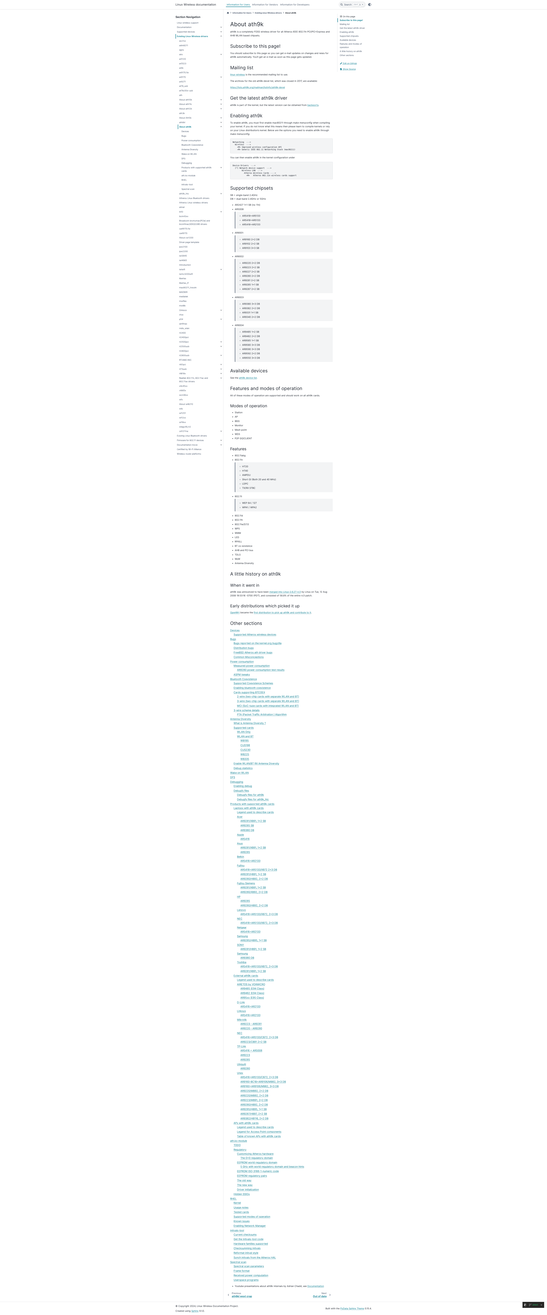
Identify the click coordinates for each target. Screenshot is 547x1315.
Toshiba (241, 962)
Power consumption (191, 140)
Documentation (184, 27)
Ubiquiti (241, 1064)
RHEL (184, 180)
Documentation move (187, 445)
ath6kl (182, 122)
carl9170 (183, 233)
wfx (181, 399)
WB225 (244, 754)
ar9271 (182, 81)
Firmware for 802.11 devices (190, 440)
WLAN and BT (245, 736)
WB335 (244, 758)
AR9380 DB (247, 830)
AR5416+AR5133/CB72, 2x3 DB (259, 1037)
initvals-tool (187, 184)
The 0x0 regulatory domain (256, 1157)
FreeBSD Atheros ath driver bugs (253, 652)
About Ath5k (185, 118)
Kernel (237, 1202)
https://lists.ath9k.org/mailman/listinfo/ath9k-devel (257, 87)
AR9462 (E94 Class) (252, 993)
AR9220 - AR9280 (251, 1028)
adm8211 (183, 45)
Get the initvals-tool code (248, 1239)
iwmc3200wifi (186, 274)
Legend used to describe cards (255, 812)
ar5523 (182, 63)
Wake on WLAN (189, 154)
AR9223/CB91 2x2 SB (253, 1041)
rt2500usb (184, 346)
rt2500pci (184, 342)
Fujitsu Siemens (246, 883)
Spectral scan (187, 189)
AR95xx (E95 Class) (252, 997)
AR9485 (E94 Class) (252, 988)
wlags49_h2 (185, 427)
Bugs (183, 136)
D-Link (241, 1002)
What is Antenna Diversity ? (250, 723)
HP (238, 896)
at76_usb (183, 86)
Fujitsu (240, 865)
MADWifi (183, 292)
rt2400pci (184, 337)
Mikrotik (242, 1019)
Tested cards (241, 1212)
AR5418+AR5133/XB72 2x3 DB (258, 869)
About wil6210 (186, 404)
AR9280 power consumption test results (260, 669)
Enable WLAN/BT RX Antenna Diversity (256, 763)
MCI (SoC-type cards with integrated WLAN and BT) (268, 705)
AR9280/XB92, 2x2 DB (254, 891)
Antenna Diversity (189, 149)
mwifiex (183, 301)
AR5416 (245, 838)
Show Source (349, 69)
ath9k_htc (184, 193)
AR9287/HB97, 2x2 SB (253, 1113)
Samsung (242, 936)
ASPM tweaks (242, 674)
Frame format (242, 1270)
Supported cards (244, 727)
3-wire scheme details (247, 710)
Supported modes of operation (252, 1216)
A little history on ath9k (351, 51)
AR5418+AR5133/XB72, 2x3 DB (259, 914)
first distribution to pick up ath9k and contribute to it (282, 612)
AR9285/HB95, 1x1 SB (253, 940)
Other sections (347, 55)
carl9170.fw (184, 228)
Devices (185, 131)
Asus (240, 843)
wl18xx (182, 422)
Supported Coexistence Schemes (253, 683)
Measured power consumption (252, 665)
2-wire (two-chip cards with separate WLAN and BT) (268, 696)
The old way (244, 1180)
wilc (181, 408)
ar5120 (182, 59)
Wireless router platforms (189, 454)
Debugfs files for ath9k (250, 794)
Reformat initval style (246, 1252)
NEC (239, 918)
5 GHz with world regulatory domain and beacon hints (272, 1166)
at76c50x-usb (186, 90)
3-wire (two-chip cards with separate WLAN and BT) (268, 701)
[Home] (228, 12)
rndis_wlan (184, 328)
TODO (237, 1145)
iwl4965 (183, 260)
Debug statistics (243, 768)
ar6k (181, 68)
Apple (240, 834)
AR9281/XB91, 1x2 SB (253, 820)
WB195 (244, 740)
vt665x (182, 390)
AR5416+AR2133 (250, 860)
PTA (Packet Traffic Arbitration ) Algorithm (262, 714)
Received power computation (251, 1275)
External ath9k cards (246, 975)
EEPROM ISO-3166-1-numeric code (258, 1171)
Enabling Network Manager (250, 1225)
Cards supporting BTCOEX (249, 692)
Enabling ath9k (347, 32)
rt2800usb (184, 355)
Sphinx (195, 1310)
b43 (181, 211)
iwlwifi (182, 269)
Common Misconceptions (249, 657)
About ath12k (185, 108)
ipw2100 (183, 247)
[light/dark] (370, 4)
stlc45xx (183, 386)
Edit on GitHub (349, 63)
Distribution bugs (244, 647)
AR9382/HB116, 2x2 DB (254, 1118)
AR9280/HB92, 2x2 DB (254, 878)
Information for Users (238, 4)
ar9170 (182, 77)
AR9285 (245, 852)
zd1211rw (183, 431)
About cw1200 (186, 237)
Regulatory (240, 1149)
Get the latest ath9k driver (352, 28)
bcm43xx (183, 216)
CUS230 (245, 749)
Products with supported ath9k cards (196, 169)
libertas (182, 278)
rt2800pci (184, 351)
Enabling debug (243, 785)
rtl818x (182, 373)
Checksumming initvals (247, 1248)
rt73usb (183, 369)
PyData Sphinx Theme (352, 1308)
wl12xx (182, 417)
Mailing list (345, 24)
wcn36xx (183, 395)
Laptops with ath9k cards (249, 808)
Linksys (241, 1010)
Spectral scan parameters (249, 1266)
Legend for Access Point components (259, 1131)
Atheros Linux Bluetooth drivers (194, 198)
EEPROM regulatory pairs (252, 1175)
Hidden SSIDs (242, 1194)
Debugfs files (241, 790)
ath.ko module (188, 175)
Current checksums (245, 1234)
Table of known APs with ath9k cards (259, 1136)
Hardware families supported (251, 1243)
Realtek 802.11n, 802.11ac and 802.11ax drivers (193, 380)
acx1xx (182, 41)
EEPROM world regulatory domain (257, 1162)
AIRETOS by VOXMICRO (251, 984)
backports (313, 105)
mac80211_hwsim (188, 287)
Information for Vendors (265, 4)
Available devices (348, 40)
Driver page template (189, 242)
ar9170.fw (184, 72)
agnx (181, 50)
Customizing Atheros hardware (255, 1153)
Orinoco (183, 310)
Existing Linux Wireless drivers (192, 36)
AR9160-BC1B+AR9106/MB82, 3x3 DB (263, 1081)
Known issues (242, 1221)
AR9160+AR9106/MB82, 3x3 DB (259, 1086)
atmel (181, 207)
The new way (245, 1184)
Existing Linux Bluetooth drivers (192, 435)
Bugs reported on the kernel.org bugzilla (257, 643)
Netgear (242, 927)
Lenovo (241, 909)
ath (180, 95)
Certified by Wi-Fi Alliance (189, 449)
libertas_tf (184, 283)
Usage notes (241, 1207)
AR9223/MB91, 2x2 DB (254, 1100)
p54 (181, 319)
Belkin (240, 856)
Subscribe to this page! (351, 20)
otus (181, 314)
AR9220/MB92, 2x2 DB (254, 1090)
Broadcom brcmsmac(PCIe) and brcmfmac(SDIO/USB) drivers (194, 222)
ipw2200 (183, 251)
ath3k (182, 113)
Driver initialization (248, 1189)
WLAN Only (244, 731)
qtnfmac (183, 323)
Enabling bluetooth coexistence (252, 687)
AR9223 (245, 1055)
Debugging (186, 163)
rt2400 (182, 333)
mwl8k (182, 305)
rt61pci (182, 364)
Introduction (185, 265)
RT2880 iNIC (185, 360)
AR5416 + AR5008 (251, 1050)
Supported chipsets (349, 36)
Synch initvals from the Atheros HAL (255, 1257)
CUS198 (245, 745)
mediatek (183, 296)
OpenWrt (235, 612)
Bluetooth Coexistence (192, 145)
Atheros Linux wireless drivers (193, 202)
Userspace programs (246, 1279)
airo (181, 54)
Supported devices (186, 31)
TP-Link (241, 1046)
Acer (240, 816)
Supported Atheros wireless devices (255, 634)
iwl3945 (183, 256)
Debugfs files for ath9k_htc (253, 799)
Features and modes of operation (351, 45)
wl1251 (182, 413)
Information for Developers (294, 4)
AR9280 (245, 1068)
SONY (240, 944)
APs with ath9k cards (246, 1122)
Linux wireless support (187, 23)
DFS (183, 158)
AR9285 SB (247, 825)
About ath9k (185, 127)
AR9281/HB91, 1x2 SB (253, 874)
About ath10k (185, 99)
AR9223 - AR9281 (251, 1023)
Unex (240, 1072)
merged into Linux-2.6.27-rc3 (285, 591)
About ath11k (185, 104)
